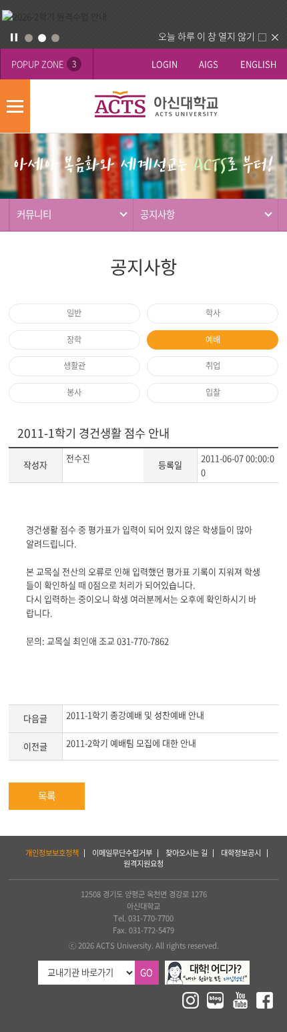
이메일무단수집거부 (122, 853)
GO (146, 972)
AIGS (208, 63)
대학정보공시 (241, 853)
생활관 (74, 366)
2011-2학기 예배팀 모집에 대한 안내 (131, 742)
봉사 (74, 392)
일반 (74, 313)
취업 (213, 366)
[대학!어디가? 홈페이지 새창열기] (207, 966)
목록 (46, 796)
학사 (213, 313)
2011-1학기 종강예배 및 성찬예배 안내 (135, 714)
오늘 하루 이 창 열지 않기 (206, 36)
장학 (74, 340)
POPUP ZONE (43, 63)
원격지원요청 (143, 863)
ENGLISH (258, 63)
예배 (213, 340)
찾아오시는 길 (187, 853)
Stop (14, 37)
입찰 (213, 392)
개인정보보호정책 (52, 853)
